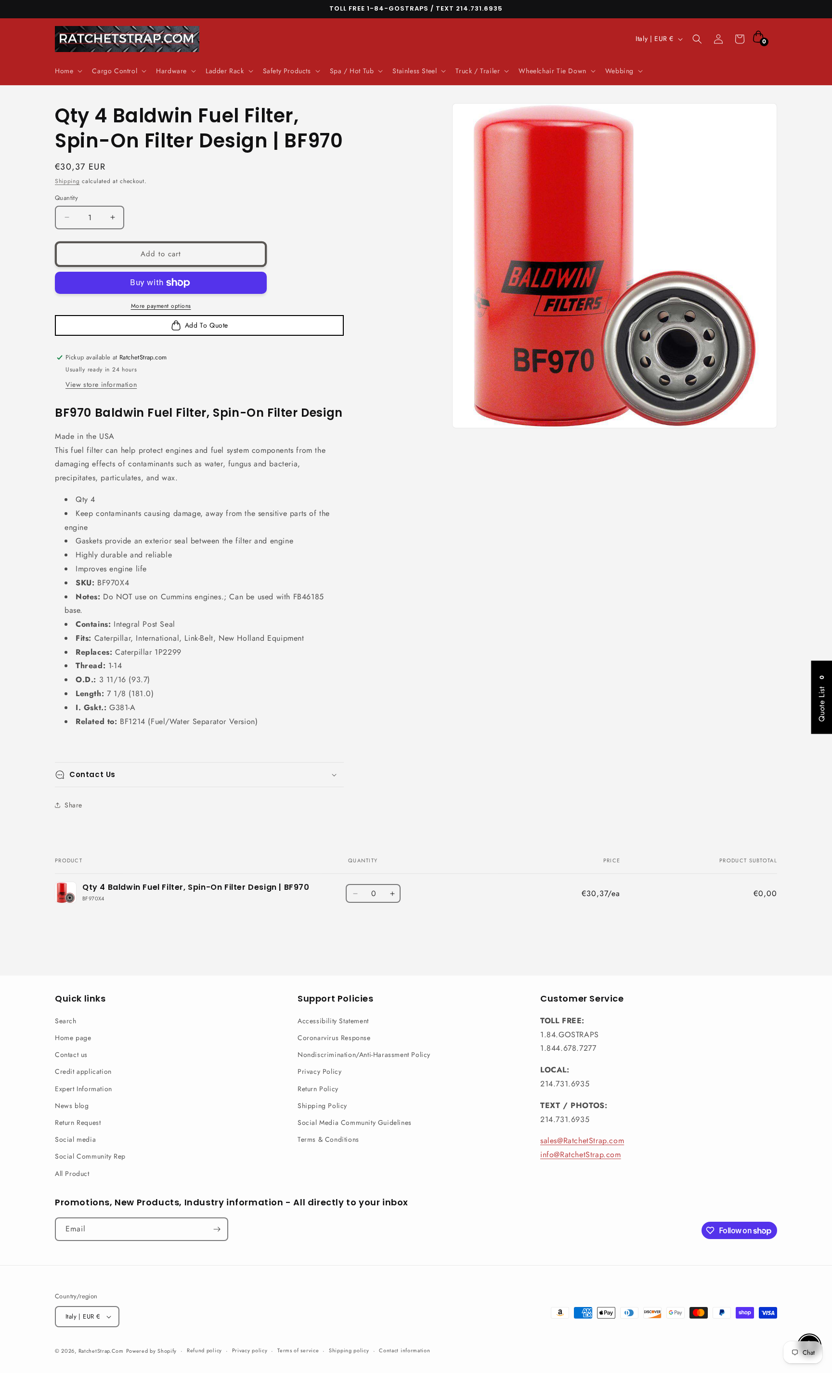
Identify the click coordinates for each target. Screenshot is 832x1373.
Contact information (404, 1350)
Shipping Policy (322, 1105)
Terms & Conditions (328, 1139)
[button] (67, 71)
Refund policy (204, 1350)
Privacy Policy (319, 1071)
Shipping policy (349, 1350)
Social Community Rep (90, 1156)
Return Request (78, 1122)
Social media (75, 1139)
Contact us (71, 1054)
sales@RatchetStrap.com (582, 1140)
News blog (72, 1105)
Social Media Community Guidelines (355, 1122)
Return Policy (318, 1089)
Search (66, 1021)
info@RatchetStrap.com (580, 1154)
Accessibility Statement (333, 1021)
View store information (101, 384)
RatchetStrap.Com (101, 1351)
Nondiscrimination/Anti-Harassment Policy (364, 1054)
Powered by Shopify (151, 1351)
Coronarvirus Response (334, 1038)
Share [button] (73, 805)
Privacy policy (250, 1350)
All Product (72, 1173)
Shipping (67, 181)
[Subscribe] (216, 1229)
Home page (73, 1038)
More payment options (161, 306)
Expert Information (83, 1089)
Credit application (83, 1071)
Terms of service (298, 1350)
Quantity (66, 197)
